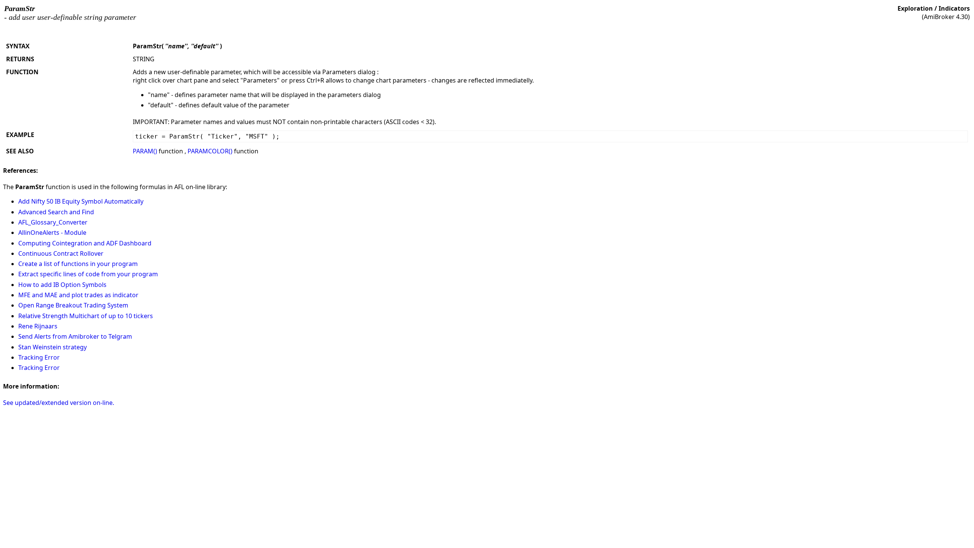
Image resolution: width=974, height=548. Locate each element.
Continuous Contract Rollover (60, 253)
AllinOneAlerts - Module (52, 232)
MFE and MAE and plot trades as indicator (78, 295)
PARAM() (145, 151)
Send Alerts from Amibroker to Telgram (75, 336)
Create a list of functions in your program (78, 264)
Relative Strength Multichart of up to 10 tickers (85, 316)
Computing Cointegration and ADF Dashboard (84, 243)
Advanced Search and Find (56, 212)
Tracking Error (39, 357)
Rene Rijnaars (37, 326)
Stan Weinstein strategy (52, 347)
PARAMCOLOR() (210, 151)
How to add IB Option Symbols (62, 284)
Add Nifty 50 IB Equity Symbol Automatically (80, 201)
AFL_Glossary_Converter (53, 222)
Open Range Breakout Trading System (73, 305)
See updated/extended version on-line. (58, 402)
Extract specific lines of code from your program (88, 274)
